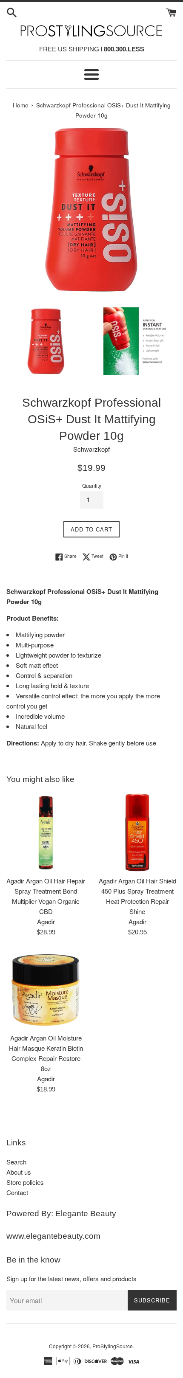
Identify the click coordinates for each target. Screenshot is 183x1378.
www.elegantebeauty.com (53, 1236)
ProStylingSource (112, 1346)
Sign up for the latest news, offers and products (71, 1278)
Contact (17, 1192)
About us (18, 1171)
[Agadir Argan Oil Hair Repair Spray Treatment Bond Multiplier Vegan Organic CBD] (45, 832)
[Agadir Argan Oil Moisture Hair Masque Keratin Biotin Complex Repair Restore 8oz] (45, 989)
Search (16, 1161)
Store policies (25, 1182)
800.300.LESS (124, 48)
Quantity (91, 485)
